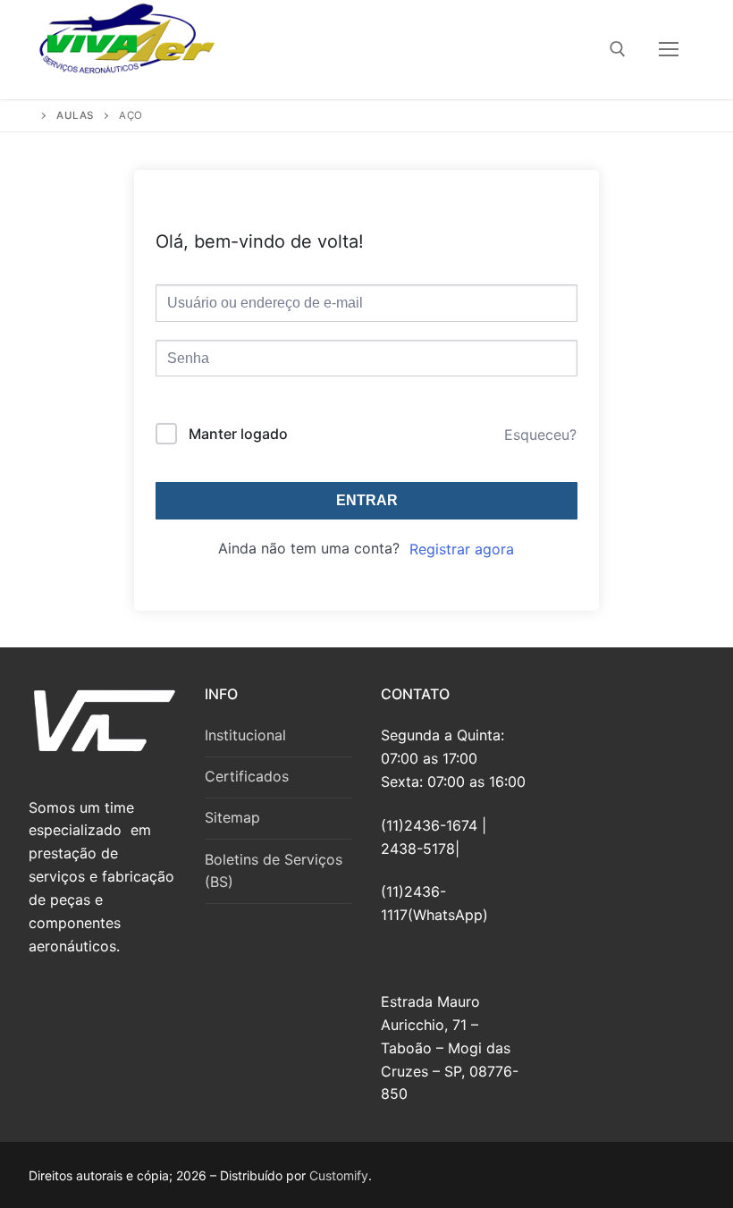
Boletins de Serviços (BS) (273, 870)
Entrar (367, 500)
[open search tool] (618, 49)
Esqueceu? (540, 434)
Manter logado (238, 434)
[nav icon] (668, 50)
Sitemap (232, 817)
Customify (338, 1175)
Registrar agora (461, 549)
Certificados (247, 776)
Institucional (245, 735)
